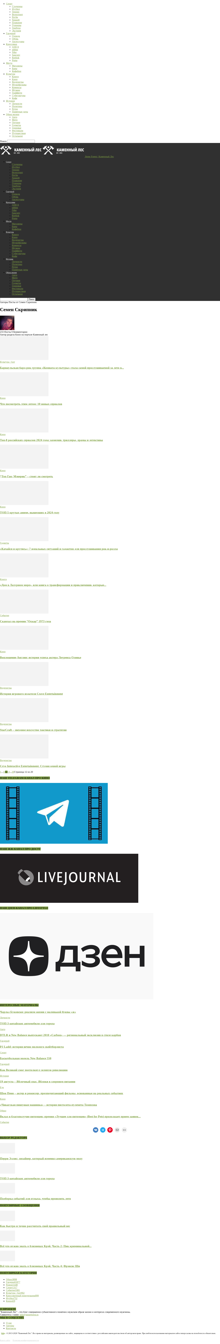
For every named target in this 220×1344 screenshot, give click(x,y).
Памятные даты (20, 111)
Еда (2, 1087)
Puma (14, 60)
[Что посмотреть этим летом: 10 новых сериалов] (24, 395)
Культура (10, 74)
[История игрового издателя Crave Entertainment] (24, 685)
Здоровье (16, 128)
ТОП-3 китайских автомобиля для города (27, 1023)
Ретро (15, 109)
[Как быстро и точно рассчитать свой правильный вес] (7, 1220)
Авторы (10, 1325)
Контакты (11, 1328)
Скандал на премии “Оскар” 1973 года (25, 621)
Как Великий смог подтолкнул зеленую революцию (34, 1070)
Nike (14, 52)
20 (13, 772)
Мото (15, 120)
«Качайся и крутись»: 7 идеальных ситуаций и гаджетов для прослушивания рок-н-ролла (59, 548)
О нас (9, 1323)
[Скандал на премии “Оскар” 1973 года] (24, 612)
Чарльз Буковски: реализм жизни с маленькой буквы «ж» (38, 1012)
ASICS (15, 47)
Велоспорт (17, 14)
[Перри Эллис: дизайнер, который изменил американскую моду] (7, 1152)
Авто (14, 117)
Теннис (15, 12)
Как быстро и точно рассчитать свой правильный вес (35, 1226)
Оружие (16, 122)
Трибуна (16, 28)
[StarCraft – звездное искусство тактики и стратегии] (24, 721)
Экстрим (16, 30)
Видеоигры (18, 82)
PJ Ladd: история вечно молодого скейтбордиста (32, 1046)
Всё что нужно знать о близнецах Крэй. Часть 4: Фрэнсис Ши (40, 1266)
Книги (15, 76)
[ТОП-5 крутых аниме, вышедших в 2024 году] (24, 504)
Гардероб (10, 33)
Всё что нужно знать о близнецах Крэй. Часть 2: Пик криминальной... (46, 1246)
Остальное (17, 136)
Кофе (14, 98)
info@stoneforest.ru (29, 1314)
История (10, 101)
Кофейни (16, 71)
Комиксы (16, 87)
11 (4, 772)
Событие (4, 615)
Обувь (15, 39)
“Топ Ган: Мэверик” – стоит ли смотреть (26, 476)
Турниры (16, 25)
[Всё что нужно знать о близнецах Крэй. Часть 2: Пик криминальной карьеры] (7, 1240)
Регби (15, 17)
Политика (17, 106)
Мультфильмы (19, 84)
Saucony (16, 55)
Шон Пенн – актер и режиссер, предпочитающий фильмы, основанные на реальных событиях (61, 1093)
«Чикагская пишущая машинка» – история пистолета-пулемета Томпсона (48, 1104)
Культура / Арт (7, 362)
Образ (3, 1110)
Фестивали (17, 130)
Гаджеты (16, 125)
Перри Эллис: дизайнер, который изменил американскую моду (41, 1158)
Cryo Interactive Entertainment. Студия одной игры (33, 766)
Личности (17, 103)
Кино (15, 79)
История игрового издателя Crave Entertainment (31, 693)
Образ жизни (12, 114)
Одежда (16, 36)
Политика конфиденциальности (26, 1340)
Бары (14, 68)
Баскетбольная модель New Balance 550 (25, 1058)
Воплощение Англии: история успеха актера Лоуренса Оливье (40, 657)
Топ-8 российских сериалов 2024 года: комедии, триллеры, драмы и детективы (51, 440)
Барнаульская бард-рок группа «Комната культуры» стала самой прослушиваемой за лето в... (62, 367)
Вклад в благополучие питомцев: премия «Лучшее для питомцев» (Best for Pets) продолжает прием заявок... (70, 1116)
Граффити (17, 93)
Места (9, 63)
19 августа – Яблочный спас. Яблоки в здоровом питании (37, 1081)
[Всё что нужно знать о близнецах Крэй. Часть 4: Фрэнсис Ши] (7, 1260)
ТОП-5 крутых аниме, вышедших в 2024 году (29, 512)
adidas (15, 49)
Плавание (17, 22)
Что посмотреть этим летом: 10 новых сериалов (31, 403)
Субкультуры (18, 95)
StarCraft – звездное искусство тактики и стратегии (33, 729)
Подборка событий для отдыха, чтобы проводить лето (35, 1198)
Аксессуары (18, 41)
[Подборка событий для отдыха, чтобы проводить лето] (7, 1192)
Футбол (16, 9)
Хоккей (16, 20)
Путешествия (19, 133)
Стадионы (17, 6)
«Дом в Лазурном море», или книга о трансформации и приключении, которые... (53, 585)
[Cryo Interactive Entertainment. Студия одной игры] (24, 757)
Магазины (17, 66)
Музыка (16, 90)
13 (8, 772)
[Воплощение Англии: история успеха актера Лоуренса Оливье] (24, 649)
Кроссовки (11, 44)
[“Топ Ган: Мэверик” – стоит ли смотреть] (24, 468)
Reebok (15, 57)
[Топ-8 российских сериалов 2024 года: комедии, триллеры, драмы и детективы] (24, 431)
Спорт (9, 3)
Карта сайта (5, 1340)
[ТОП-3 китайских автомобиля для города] (7, 1172)
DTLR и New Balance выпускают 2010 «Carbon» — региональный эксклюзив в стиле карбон (60, 1035)
